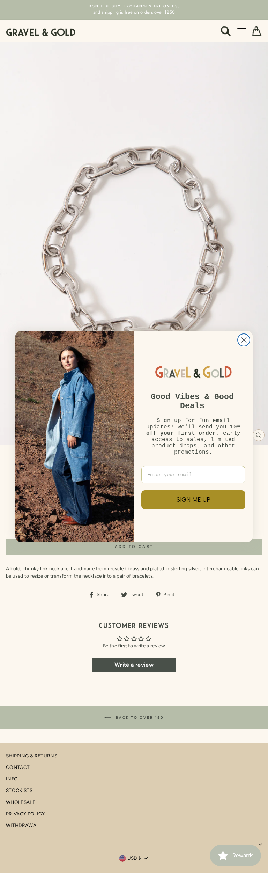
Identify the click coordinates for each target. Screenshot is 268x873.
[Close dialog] (244, 340)
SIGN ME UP (193, 499)
